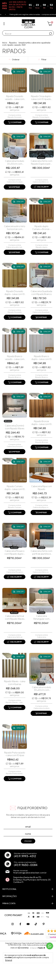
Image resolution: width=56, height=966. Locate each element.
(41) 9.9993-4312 (25, 856)
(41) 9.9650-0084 (25, 865)
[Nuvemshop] (19, 948)
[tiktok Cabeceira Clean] (35, 924)
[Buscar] (50, 33)
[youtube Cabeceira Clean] (28, 924)
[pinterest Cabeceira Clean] (43, 924)
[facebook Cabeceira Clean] (20, 924)
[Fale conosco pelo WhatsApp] (49, 946)
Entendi (8, 960)
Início (4, 43)
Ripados (13, 43)
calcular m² (43, 187)
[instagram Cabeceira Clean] (12, 924)
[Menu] (4, 23)
